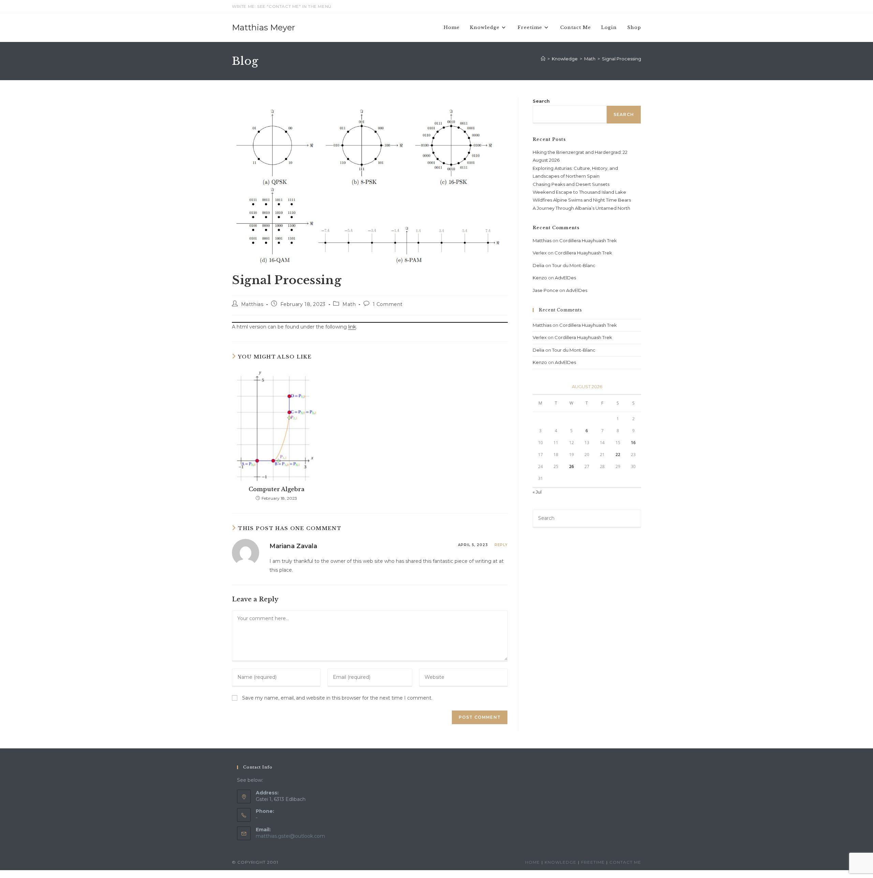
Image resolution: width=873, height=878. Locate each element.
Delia (538, 265)
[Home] (543, 58)
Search (541, 101)
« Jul (537, 492)
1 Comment (388, 304)
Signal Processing (621, 58)
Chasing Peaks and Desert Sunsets (571, 184)
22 (618, 454)
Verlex (540, 252)
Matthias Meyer (263, 27)
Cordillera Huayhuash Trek (588, 240)
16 (633, 442)
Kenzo (540, 277)
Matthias (252, 304)
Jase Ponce (545, 290)
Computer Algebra (277, 846)
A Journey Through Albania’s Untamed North (581, 208)
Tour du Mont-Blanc (573, 265)
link (352, 684)
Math (349, 304)
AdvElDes (565, 277)
